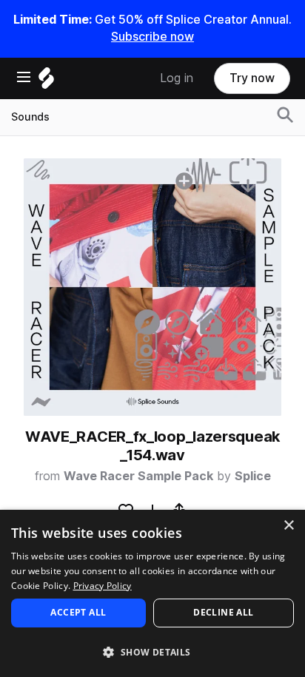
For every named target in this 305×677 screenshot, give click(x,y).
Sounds (30, 117)
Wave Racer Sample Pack (138, 476)
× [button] (288, 525)
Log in (176, 78)
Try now (252, 78)
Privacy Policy (102, 585)
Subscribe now (152, 37)
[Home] (46, 82)
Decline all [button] (223, 612)
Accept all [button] (78, 612)
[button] (152, 651)
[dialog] (152, 593)
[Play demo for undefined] (152, 287)
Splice (253, 476)
